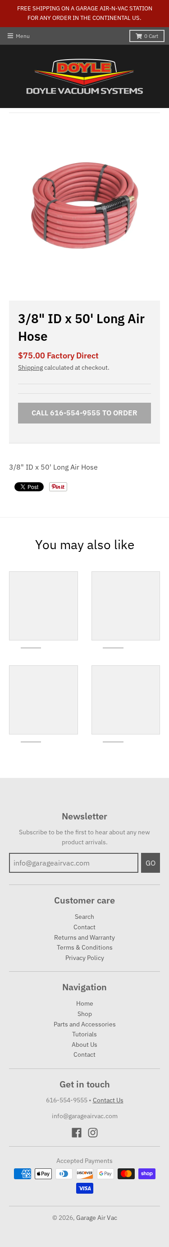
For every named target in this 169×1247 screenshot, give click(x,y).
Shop (85, 1014)
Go (150, 862)
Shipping (30, 367)
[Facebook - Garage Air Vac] (76, 1132)
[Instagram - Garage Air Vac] (92, 1132)
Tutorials (84, 1034)
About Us (84, 1044)
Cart (151, 36)
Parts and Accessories (85, 1024)
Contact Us (108, 1100)
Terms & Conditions (85, 947)
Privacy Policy (84, 958)
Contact (84, 927)
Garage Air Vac (96, 1218)
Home (84, 1003)
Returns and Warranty (84, 937)
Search (84, 917)
